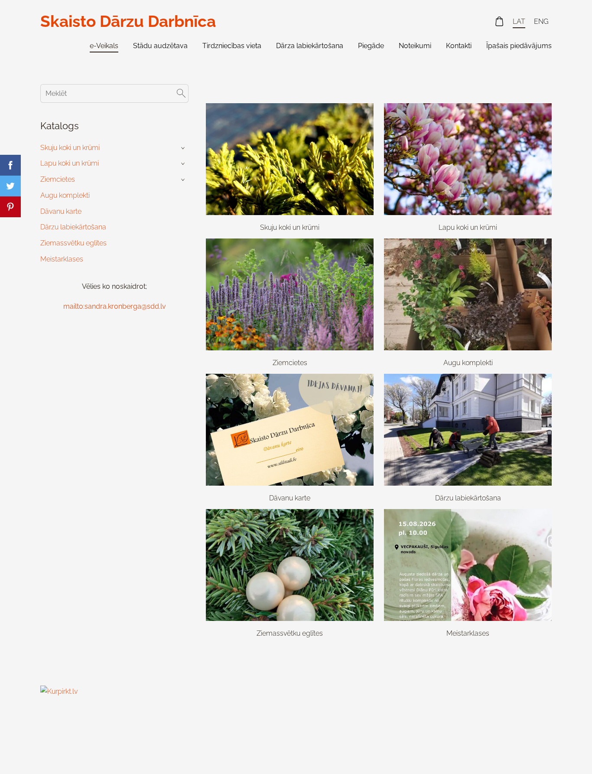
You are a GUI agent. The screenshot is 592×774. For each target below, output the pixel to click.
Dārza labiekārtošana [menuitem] (309, 46)
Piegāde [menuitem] (371, 46)
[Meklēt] (181, 93)
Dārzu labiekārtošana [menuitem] (73, 227)
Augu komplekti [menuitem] (65, 195)
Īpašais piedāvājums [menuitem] (519, 46)
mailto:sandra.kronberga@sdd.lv (114, 306)
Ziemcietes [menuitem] (57, 179)
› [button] (184, 147)
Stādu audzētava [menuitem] (160, 46)
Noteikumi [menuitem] (415, 46)
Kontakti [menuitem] (459, 46)
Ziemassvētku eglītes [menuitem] (73, 243)
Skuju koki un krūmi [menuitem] (70, 148)
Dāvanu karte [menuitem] (60, 211)
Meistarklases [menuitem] (61, 259)
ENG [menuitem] (541, 21)
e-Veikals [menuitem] (104, 46)
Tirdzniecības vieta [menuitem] (231, 46)
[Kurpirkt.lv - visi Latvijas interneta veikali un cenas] (59, 750)
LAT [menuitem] (519, 21)
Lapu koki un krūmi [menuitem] (69, 163)
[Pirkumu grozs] (499, 21)
